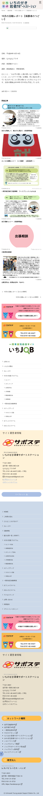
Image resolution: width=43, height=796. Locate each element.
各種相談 (8, 399)
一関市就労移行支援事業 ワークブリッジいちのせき (19, 191)
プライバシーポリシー (11, 609)
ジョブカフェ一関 (10, 744)
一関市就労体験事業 (10, 403)
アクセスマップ (9, 595)
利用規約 (7, 604)
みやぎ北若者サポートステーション (17, 738)
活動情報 (10, 10)
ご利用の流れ (8, 516)
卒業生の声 (9, 416)
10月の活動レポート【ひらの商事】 (15, 291)
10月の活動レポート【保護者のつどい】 (25, 10)
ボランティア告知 (10, 552)
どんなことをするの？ (11, 521)
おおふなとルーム (9, 425)
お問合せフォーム (9, 479)
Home (3, 10)
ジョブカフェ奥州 (10, 749)
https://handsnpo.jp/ (13, 784)
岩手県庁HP (8, 727)
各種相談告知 (9, 548)
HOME (6, 512)
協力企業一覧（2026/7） (12, 535)
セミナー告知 (9, 544)
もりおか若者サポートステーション (17, 735)
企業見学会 (9, 387)
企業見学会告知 (10, 556)
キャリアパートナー (11, 752)
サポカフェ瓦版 (10, 412)
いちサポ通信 (8, 366)
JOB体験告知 (9, 560)
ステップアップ (9, 408)
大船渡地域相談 (7, 252)
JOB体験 (8, 391)
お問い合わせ (8, 599)
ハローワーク (9, 741)
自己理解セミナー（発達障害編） (12, 221)
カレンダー (7, 371)
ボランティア (9, 384)
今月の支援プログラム (11, 376)
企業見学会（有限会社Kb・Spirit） (13, 282)
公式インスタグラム (10, 482)
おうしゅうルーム (9, 421)
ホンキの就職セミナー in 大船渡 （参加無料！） (18, 161)
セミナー (8, 380)
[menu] (40, 2)
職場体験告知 (9, 395)
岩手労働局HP (9, 724)
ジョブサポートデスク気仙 (14, 746)
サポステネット (10, 733)
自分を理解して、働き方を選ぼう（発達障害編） (17, 131)
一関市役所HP (9, 730)
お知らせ (7, 361)
